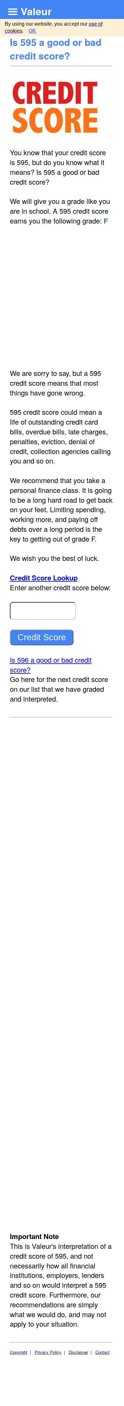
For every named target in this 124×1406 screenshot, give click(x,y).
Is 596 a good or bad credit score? (51, 664)
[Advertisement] (62, 297)
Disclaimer (78, 1352)
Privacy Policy (48, 1352)
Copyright (18, 1352)
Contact (102, 1352)
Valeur (36, 11)
